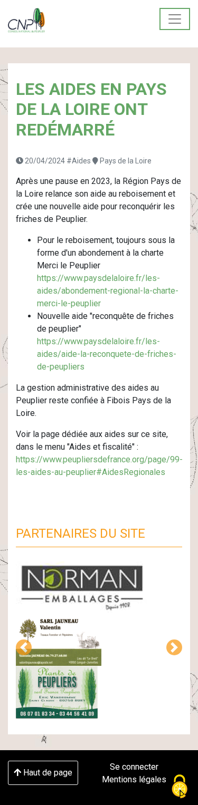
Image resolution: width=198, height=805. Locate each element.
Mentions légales (134, 779)
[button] (24, 647)
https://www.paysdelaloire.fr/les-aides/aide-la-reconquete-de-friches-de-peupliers (106, 354)
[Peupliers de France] (26, 20)
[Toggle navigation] (174, 19)
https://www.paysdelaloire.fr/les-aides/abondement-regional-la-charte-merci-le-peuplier (107, 290)
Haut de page (46, 773)
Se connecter (134, 767)
